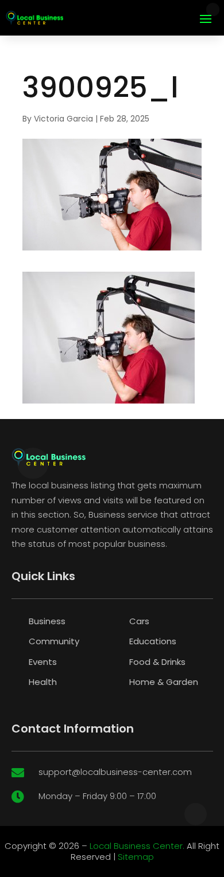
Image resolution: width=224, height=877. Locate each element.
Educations (152, 641)
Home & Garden (163, 682)
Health (43, 682)
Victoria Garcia (63, 118)
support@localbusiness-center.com (115, 772)
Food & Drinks (157, 662)
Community (54, 641)
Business (47, 621)
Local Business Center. (137, 846)
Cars (139, 621)
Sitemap (136, 857)
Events (43, 662)
